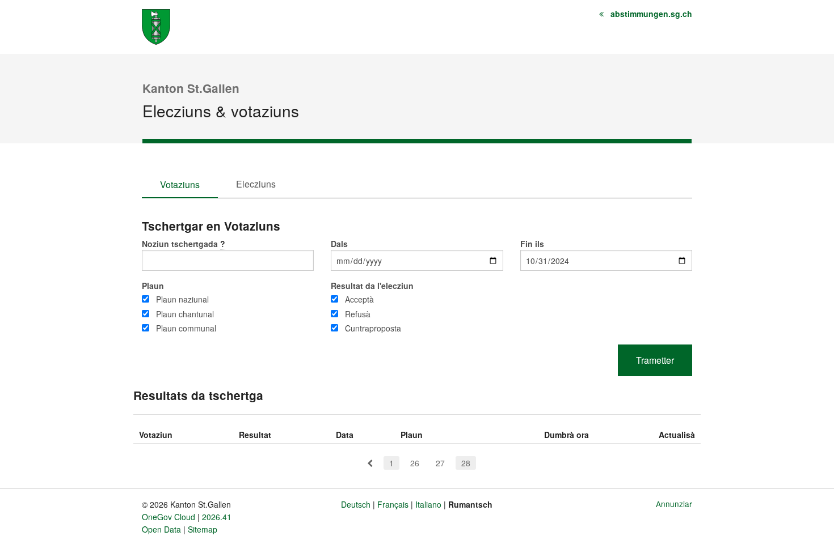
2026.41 (216, 516)
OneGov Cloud (168, 516)
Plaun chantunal (185, 314)
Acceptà (359, 299)
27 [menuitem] (440, 463)
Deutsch (355, 504)
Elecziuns (256, 183)
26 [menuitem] (414, 463)
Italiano (428, 504)
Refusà (357, 314)
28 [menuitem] (465, 463)
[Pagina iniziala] (156, 25)
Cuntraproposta (373, 328)
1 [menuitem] (391, 463)
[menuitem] (369, 463)
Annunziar (674, 503)
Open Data (161, 529)
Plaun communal (186, 328)
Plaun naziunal (182, 299)
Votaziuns (180, 184)
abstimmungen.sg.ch (651, 13)
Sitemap (202, 529)
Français (392, 504)
